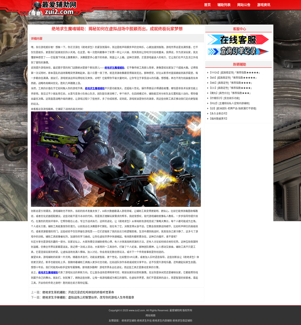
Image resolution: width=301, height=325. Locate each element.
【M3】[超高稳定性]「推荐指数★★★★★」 (233, 77)
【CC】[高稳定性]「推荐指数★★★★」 (230, 87)
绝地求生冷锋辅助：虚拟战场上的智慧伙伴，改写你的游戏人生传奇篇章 (88, 297)
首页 (207, 4)
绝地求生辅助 (129, 320)
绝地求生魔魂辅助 (114, 67)
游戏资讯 (263, 4)
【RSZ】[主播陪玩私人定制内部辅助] (228, 103)
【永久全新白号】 (218, 113)
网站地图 (150, 315)
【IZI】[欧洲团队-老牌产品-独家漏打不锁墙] (232, 108)
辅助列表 (224, 4)
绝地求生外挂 (144, 320)
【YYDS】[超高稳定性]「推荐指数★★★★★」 (234, 72)
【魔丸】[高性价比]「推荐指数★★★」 (230, 93)
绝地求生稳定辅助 (182, 320)
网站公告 (243, 4)
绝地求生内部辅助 (162, 320)
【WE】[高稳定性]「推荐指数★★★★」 (230, 82)
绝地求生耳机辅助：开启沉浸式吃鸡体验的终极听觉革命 (78, 292)
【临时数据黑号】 (218, 118)
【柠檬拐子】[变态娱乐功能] (224, 98)
